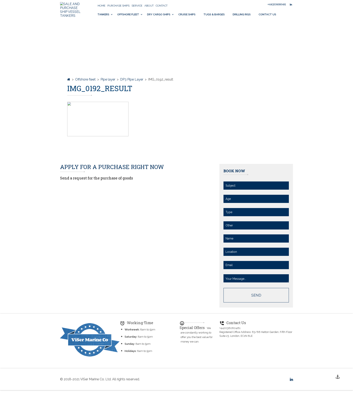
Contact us (267, 14)
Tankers (103, 14)
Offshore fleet (128, 14)
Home (101, 5)
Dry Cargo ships (158, 14)
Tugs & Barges (214, 14)
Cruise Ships (186, 14)
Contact (162, 5)
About (149, 5)
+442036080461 (276, 4)
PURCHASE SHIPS (118, 5)
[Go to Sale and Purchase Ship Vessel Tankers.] (68, 79)
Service (137, 5)
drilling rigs (242, 14)
